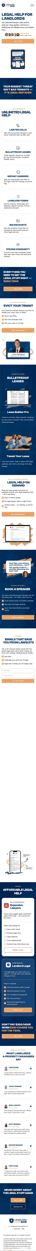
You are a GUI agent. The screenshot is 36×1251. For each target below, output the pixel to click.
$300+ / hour (18, 950)
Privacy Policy (8, 1250)
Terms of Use (24, 1248)
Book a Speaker (18, 617)
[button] (32, 5)
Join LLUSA (18, 41)
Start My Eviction (18, 330)
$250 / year (18, 1010)
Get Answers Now (18, 514)
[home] (9, 5)
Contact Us (18, 1207)
